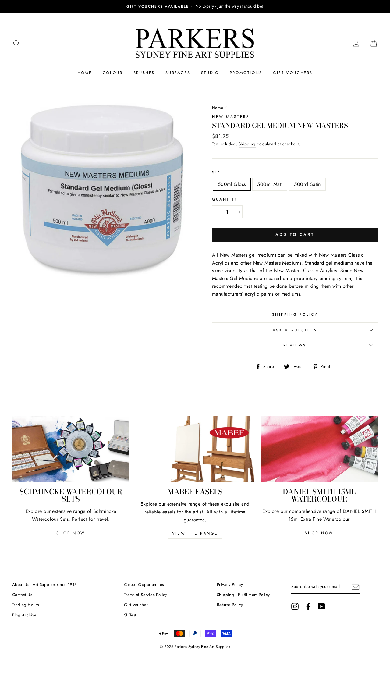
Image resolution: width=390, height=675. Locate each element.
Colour (113, 73)
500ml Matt (269, 184)
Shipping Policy (295, 314)
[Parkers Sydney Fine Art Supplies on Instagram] (295, 606)
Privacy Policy (230, 584)
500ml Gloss (232, 184)
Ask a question (295, 330)
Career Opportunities (144, 584)
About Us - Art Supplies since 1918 (44, 584)
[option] (195, 6)
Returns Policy (230, 605)
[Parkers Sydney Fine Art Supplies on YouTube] (321, 606)
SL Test (130, 615)
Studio (210, 73)
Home (84, 73)
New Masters (231, 116)
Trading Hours (25, 605)
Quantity (225, 199)
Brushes (144, 73)
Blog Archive (24, 615)
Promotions (246, 73)
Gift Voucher (136, 605)
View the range (195, 533)
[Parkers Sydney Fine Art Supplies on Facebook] (308, 606)
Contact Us (22, 595)
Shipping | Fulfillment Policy (243, 595)
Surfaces (177, 73)
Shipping (247, 144)
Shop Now (70, 533)
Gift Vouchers (293, 73)
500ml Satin (307, 184)
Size (218, 172)
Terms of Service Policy (145, 595)
